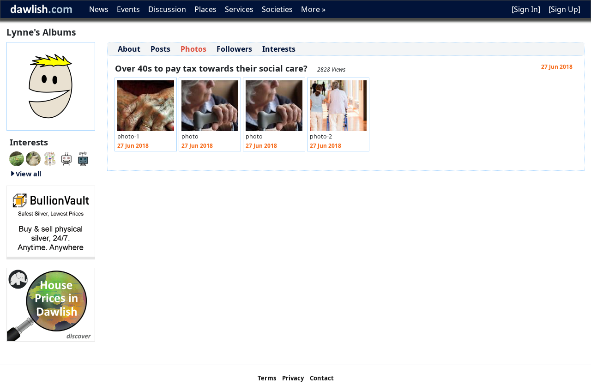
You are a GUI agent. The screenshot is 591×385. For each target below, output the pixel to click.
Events (128, 9)
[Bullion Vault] (50, 222)
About (129, 49)
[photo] (209, 108)
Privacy (293, 378)
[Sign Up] (564, 9)
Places (205, 9)
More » (313, 9)
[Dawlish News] (83, 158)
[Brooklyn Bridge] (49, 158)
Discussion (167, 9)
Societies (277, 9)
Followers (234, 49)
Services (239, 9)
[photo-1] (145, 108)
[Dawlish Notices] (66, 158)
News (99, 9)
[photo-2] (338, 108)
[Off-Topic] (33, 158)
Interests (279, 49)
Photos (193, 49)
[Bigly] (50, 304)
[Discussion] (16, 158)
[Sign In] (526, 9)
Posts (160, 49)
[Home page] (50, 85)
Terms (267, 378)
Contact (322, 378)
